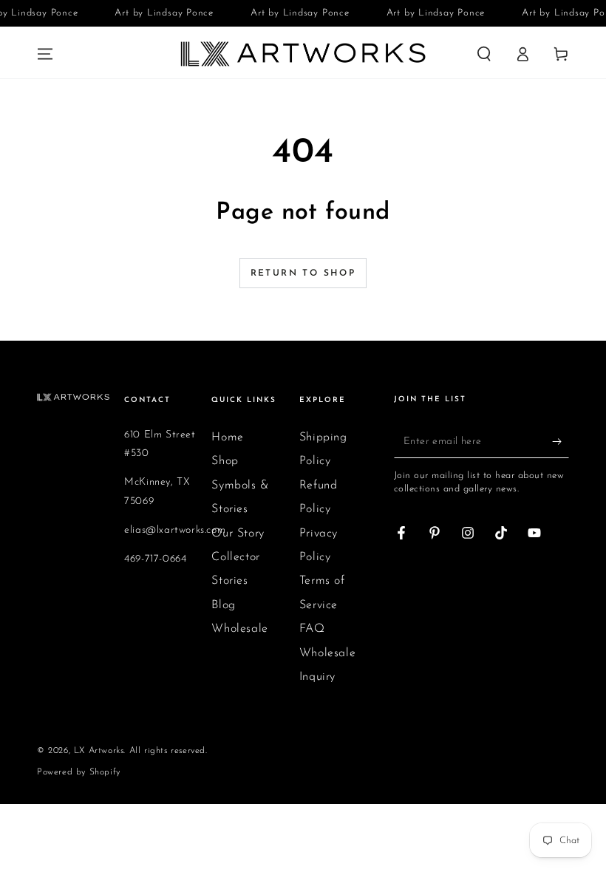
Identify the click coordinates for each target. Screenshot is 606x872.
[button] (484, 54)
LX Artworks (99, 750)
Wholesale (239, 629)
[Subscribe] (560, 441)
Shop (224, 461)
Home (227, 437)
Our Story (237, 533)
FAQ (312, 629)
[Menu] (45, 54)
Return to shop (303, 273)
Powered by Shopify (78, 772)
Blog (223, 605)
